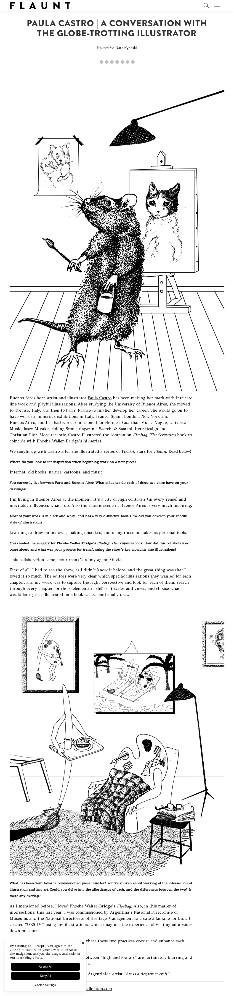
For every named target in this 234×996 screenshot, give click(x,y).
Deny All (45, 976)
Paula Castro (100, 397)
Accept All (45, 966)
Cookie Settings (45, 985)
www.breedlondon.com (90, 988)
